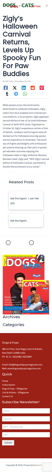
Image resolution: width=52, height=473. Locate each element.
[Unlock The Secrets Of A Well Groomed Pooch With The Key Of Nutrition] (15, 242)
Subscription (8, 384)
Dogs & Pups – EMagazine (14, 388)
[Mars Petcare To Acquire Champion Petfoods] (36, 242)
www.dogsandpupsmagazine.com (24, 368)
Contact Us (7, 396)
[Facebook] (6, 88)
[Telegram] (16, 94)
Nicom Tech (40, 465)
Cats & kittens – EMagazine (15, 392)
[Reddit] (33, 88)
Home (5, 380)
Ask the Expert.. (18, 220)
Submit (8, 442)
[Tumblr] (7, 94)
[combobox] (5, 426)
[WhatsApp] (25, 94)
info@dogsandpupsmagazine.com (25, 364)
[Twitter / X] (15, 88)
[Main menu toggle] (47, 5)
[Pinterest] (42, 88)
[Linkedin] (24, 88)
